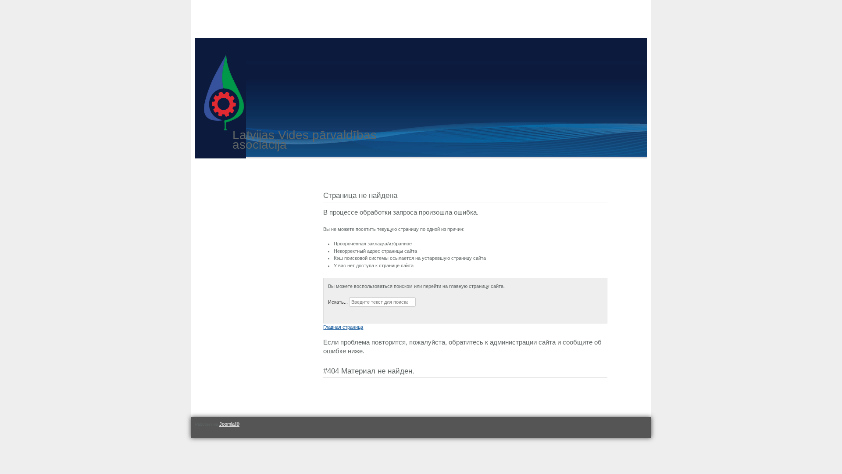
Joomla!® (229, 424)
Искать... (338, 302)
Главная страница (343, 327)
